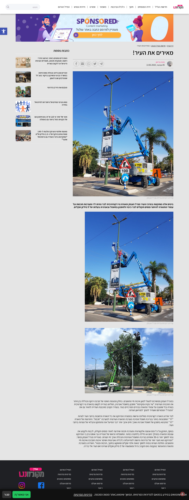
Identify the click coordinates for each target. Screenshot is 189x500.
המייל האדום (64, 6)
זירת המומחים (144, 6)
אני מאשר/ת (21, 494)
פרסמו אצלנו (160, 483)
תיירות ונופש (79, 6)
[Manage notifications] (182, 494)
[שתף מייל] (82, 64)
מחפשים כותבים (159, 478)
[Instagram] (22, 485)
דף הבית (170, 46)
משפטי (103, 6)
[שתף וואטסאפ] (88, 64)
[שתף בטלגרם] (101, 64)
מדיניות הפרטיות (83, 494)
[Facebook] (41, 485)
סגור (6, 494)
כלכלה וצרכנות (118, 6)
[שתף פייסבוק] (76, 64)
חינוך (131, 6)
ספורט (92, 6)
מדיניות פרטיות (159, 474)
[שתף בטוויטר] (95, 64)
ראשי (163, 487)
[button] (3, 31)
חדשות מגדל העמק (158, 46)
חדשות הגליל (161, 6)
